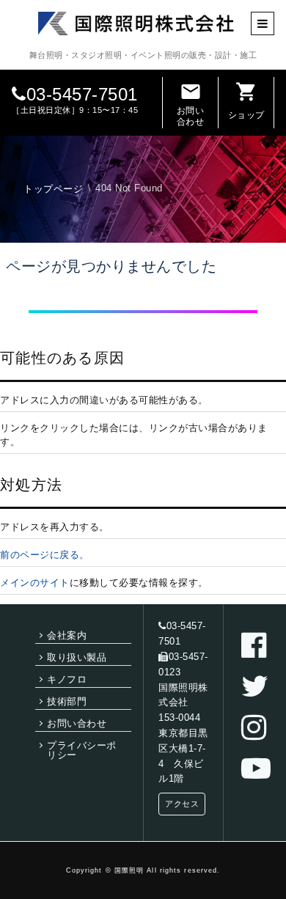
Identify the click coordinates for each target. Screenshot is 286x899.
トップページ (53, 188)
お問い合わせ (191, 103)
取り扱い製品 (76, 657)
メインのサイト (35, 582)
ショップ (246, 100)
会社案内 (67, 635)
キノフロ (67, 679)
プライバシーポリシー (82, 750)
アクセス (182, 803)
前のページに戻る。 (44, 554)
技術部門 (67, 701)
